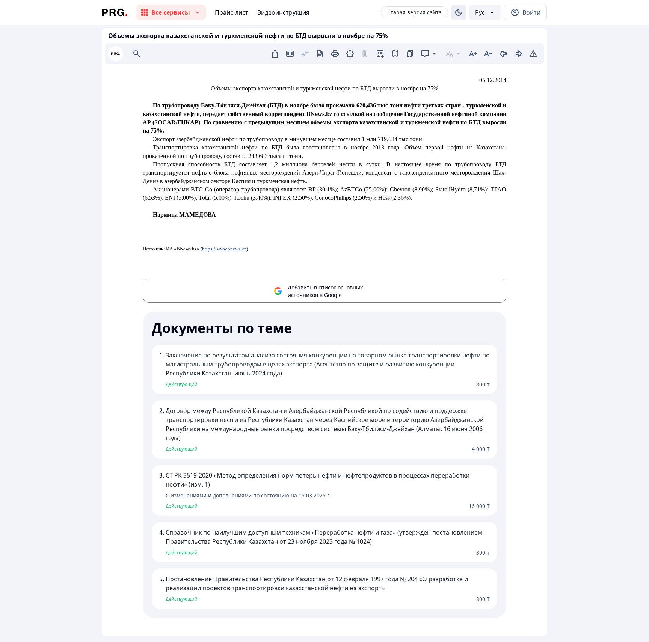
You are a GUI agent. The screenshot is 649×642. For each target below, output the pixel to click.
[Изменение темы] (458, 12)
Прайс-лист (231, 12)
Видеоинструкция (283, 12)
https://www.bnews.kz (224, 249)
